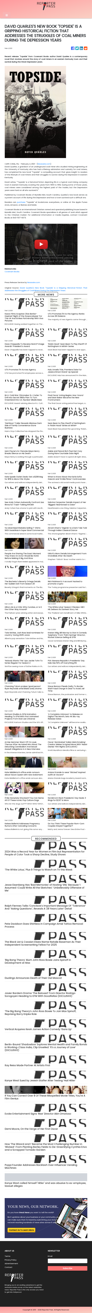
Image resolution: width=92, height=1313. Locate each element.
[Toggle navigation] (7, 15)
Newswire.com (44, 164)
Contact (8, 1267)
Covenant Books (12, 271)
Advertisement (11, 1263)
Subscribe (67, 1268)
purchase (21, 202)
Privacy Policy (10, 1260)
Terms (7, 1256)
